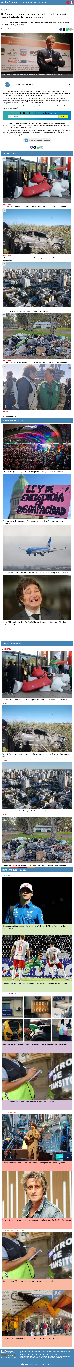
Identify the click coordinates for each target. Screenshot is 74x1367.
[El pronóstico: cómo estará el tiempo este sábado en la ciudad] (37, 284)
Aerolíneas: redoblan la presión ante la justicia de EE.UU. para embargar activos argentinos (36, 573)
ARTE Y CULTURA (10, 1112)
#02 (4, 210)
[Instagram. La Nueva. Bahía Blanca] (8, 1355)
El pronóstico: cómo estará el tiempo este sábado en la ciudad (25, 311)
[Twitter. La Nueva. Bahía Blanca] (6, 1355)
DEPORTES (7, 875)
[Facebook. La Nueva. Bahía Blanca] (4, 1355)
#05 (4, 366)
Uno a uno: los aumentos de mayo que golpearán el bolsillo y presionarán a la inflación (34, 1044)
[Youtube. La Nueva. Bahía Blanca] (10, 1355)
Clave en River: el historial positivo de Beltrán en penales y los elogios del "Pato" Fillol (34, 983)
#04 (4, 315)
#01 (4, 159)
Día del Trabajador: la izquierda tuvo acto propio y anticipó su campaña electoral (33, 472)
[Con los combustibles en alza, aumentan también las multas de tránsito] (37, 1076)
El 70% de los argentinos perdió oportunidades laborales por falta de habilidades (32, 1338)
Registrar (63, 116)
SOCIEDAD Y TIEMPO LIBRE (13, 1230)
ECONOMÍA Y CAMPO (11, 994)
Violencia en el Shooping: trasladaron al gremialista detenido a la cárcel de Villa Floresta (35, 206)
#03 (4, 263)
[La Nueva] (11, 2)
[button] (60, 29)
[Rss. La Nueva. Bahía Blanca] (14, 1355)
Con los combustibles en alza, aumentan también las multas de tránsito (28, 1102)
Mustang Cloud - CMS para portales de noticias (39, 1364)
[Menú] (2, 2)
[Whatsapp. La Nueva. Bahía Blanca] (1, 1355)
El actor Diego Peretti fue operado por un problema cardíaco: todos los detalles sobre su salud (36, 1220)
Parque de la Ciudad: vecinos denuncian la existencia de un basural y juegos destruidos (35, 362)
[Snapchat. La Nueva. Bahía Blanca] (12, 1355)
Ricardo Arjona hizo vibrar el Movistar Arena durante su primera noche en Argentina (33, 1163)
